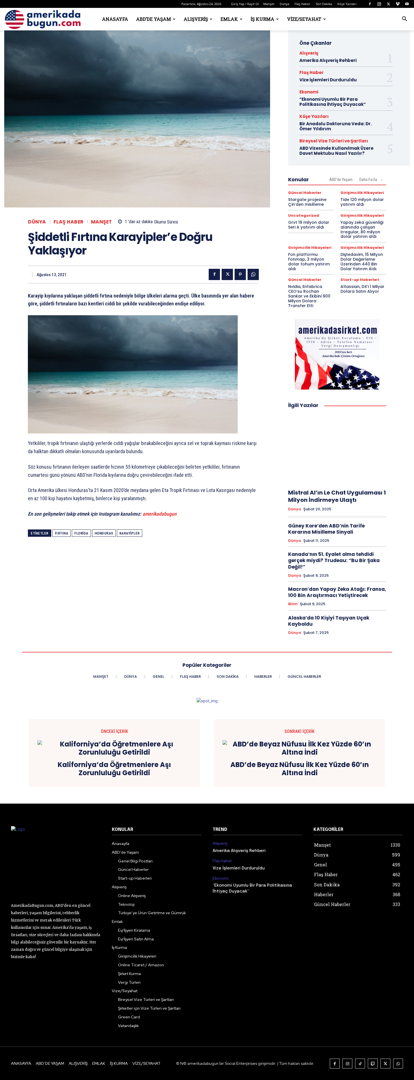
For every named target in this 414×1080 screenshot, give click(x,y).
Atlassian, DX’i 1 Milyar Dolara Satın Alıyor (362, 289)
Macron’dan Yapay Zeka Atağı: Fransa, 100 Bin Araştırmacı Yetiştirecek (337, 592)
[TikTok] (360, 1063)
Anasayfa (115, 19)
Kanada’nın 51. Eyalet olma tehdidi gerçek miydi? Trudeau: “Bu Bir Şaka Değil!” (334, 560)
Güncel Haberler (304, 192)
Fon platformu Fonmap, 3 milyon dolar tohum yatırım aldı (309, 261)
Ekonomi (308, 92)
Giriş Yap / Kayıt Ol (245, 4)
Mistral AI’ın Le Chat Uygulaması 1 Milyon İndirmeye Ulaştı (337, 496)
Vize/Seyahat (304, 19)
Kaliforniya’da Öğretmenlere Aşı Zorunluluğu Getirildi (114, 769)
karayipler (129, 533)
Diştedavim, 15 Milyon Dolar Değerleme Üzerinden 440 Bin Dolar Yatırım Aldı (361, 261)
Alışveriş (196, 19)
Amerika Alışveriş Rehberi (328, 60)
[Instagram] (379, 4)
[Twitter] (388, 4)
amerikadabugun (160, 514)
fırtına (61, 533)
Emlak (229, 19)
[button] (404, 19)
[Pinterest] (240, 274)
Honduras (104, 533)
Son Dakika (324, 4)
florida (81, 533)
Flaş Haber (302, 4)
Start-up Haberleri (359, 279)
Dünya (284, 4)
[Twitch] (373, 1063)
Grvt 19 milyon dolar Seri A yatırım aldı (308, 225)
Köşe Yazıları (347, 4)
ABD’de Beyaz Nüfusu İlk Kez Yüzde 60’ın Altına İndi (299, 769)
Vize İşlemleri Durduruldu (328, 80)
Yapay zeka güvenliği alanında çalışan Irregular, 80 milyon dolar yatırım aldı (361, 229)
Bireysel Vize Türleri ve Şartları (333, 141)
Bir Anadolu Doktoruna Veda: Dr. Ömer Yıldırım (335, 126)
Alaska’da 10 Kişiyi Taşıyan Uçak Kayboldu (328, 620)
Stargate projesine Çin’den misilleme (307, 202)
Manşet (268, 4)
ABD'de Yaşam (341, 179)
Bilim (293, 604)
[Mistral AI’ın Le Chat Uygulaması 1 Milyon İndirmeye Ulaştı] (337, 449)
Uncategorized (303, 215)
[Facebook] (370, 4)
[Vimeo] (397, 4)
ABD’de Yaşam (153, 19)
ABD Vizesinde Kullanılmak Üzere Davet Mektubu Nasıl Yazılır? (336, 150)
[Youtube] (407, 4)
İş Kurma (262, 19)
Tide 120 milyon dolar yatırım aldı (362, 202)
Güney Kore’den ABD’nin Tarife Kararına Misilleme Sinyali (326, 528)
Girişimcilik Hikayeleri (362, 192)
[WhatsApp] (253, 274)
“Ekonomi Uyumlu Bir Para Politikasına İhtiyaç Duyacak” (332, 101)
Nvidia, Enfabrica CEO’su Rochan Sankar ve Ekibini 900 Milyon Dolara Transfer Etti (309, 296)
